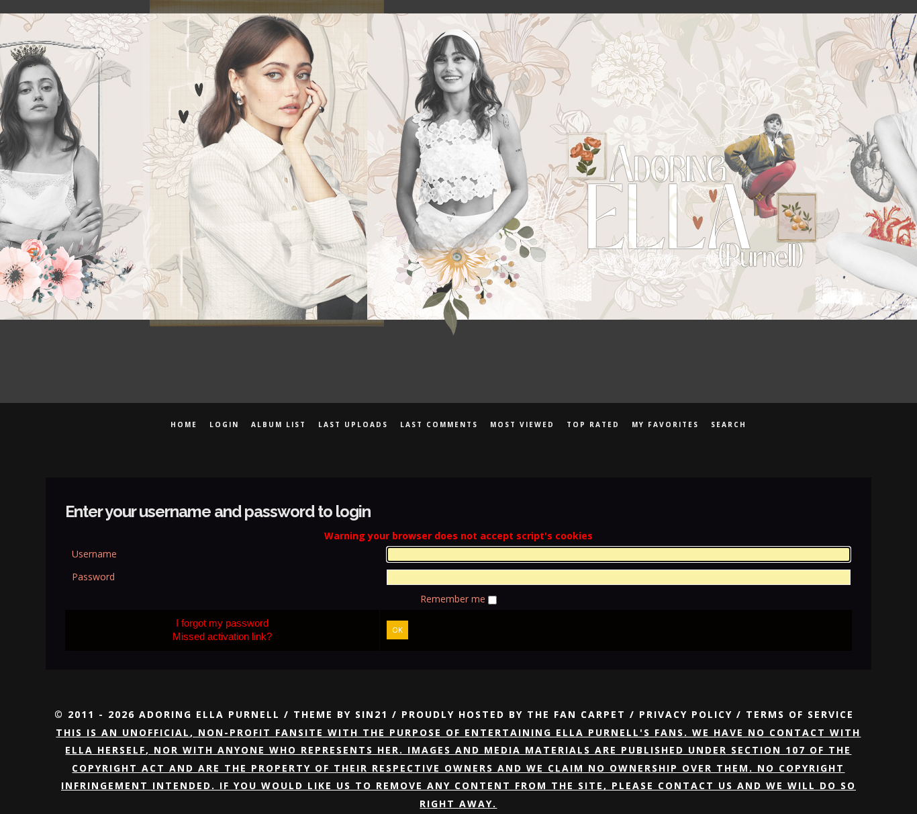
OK (397, 630)
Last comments (439, 424)
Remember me (454, 598)
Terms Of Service (800, 714)
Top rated (593, 424)
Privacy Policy (685, 714)
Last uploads (353, 424)
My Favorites (665, 424)
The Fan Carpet (576, 714)
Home (184, 424)
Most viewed (522, 424)
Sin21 (371, 714)
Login (224, 424)
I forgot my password (222, 623)
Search (728, 424)
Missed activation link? (222, 636)
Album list (278, 424)
